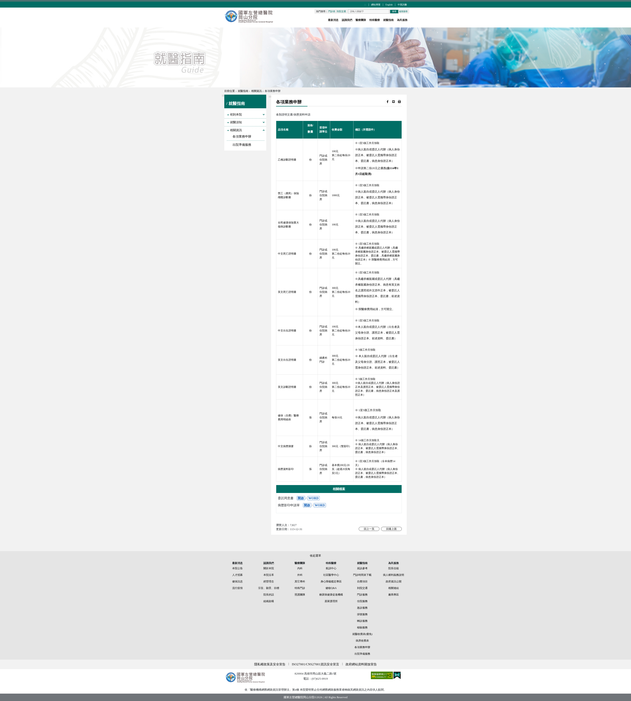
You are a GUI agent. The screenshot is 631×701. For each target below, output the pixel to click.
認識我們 (347, 20)
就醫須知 (236, 122)
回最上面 (391, 528)
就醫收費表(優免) (362, 634)
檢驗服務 (362, 627)
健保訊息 (237, 581)
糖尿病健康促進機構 (331, 594)
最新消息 (333, 20)
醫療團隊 (361, 20)
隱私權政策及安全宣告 (269, 664)
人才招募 (237, 574)
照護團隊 (300, 594)
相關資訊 (256, 91)
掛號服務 (362, 614)
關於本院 (268, 568)
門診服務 (362, 594)
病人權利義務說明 (393, 574)
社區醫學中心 (331, 574)
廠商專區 (393, 594)
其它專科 (300, 581)
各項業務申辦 (242, 136)
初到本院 (236, 114)
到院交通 (341, 11)
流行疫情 (237, 588)
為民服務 (402, 20)
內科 (300, 568)
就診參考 (362, 568)
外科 (300, 574)
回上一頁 (369, 528)
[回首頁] (249, 16)
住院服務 (362, 601)
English (389, 4)
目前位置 (229, 91)
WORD (313, 498)
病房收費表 (362, 640)
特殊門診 (300, 588)
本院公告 (237, 568)
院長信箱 (393, 568)
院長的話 (268, 594)
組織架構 (268, 601)
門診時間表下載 (362, 574)
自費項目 (362, 581)
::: (365, 4)
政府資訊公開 (393, 581)
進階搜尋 (403, 11)
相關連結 (393, 588)
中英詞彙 (402, 4)
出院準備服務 (242, 144)
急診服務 (362, 607)
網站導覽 (376, 4)
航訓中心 (331, 568)
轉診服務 (362, 620)
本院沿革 (268, 574)
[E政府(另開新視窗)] (397, 675)
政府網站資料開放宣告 (361, 664)
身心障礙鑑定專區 (331, 581)
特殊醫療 (374, 20)
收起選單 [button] (315, 555)
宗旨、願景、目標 (268, 588)
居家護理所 (331, 601)
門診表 (331, 11)
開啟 (301, 498)
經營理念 (268, 581)
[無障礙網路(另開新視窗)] (382, 675)
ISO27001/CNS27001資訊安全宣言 (315, 664)
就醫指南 (388, 20)
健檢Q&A (331, 588)
